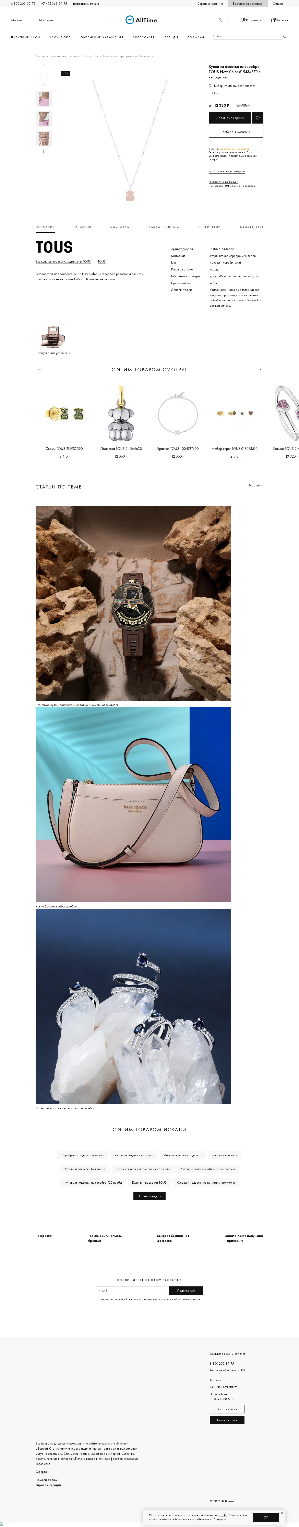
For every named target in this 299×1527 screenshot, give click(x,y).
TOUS (84, 56)
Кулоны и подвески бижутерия (85, 1169)
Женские (108, 56)
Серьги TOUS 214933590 (64, 448)
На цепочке (146, 56)
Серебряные (126, 56)
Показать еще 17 (149, 1196)
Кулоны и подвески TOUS (149, 1182)
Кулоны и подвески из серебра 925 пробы (93, 1182)
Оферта (41, 1471)
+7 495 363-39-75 (54, 3)
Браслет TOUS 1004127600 (178, 448)
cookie (223, 1515)
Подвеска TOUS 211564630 (121, 448)
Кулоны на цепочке (225, 1155)
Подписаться (186, 1290)
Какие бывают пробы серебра (56, 906)
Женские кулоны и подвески (183, 1155)
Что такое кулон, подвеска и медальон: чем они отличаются (77, 705)
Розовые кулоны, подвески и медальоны (143, 1169)
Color (95, 56)
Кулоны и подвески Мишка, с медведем (208, 1169)
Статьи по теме (59, 487)
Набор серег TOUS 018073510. (235, 448)
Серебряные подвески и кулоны (82, 1155)
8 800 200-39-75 (23, 3)
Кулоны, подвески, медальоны (56, 56)
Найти (285, 36)
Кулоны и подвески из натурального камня (206, 1182)
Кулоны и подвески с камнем (134, 1155)
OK (266, 1517)
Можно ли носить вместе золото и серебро (65, 1108)
